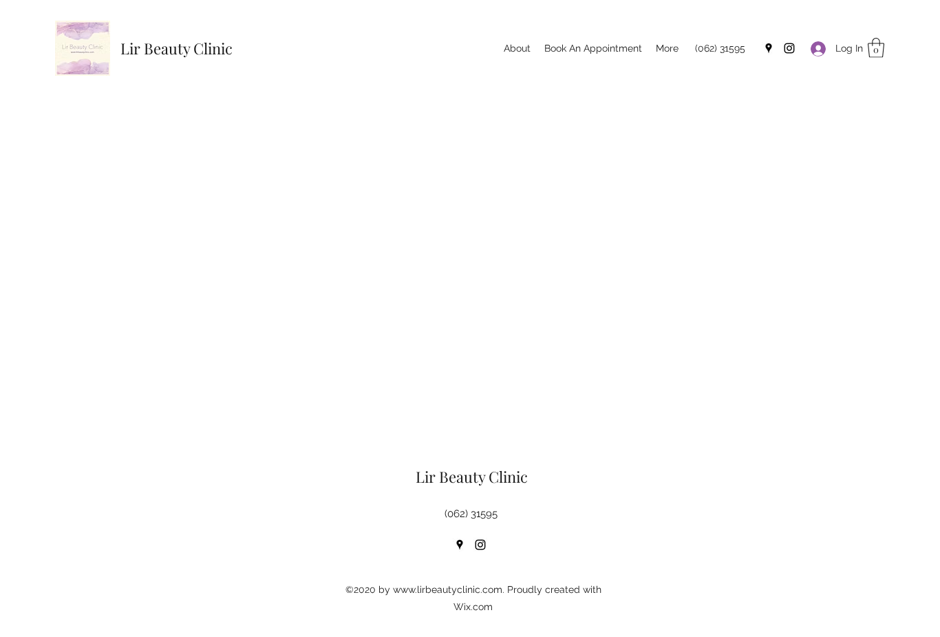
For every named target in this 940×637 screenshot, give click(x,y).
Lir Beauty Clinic (176, 48)
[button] (876, 48)
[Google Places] (769, 48)
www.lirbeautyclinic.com (447, 589)
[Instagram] (789, 48)
